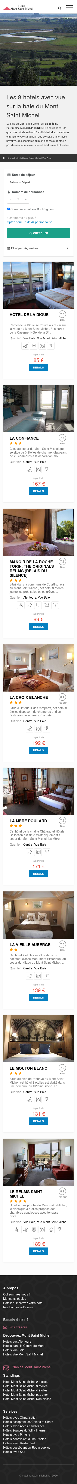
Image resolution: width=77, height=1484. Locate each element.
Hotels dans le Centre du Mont (23, 1345)
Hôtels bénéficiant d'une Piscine (24, 1439)
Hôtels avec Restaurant (19, 1443)
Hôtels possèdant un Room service (26, 1447)
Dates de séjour (23, 174)
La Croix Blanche (29, 697)
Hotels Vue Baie (14, 1350)
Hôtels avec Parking (16, 1434)
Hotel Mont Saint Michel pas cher (25, 1394)
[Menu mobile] (69, 8)
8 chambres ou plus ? (21, 218)
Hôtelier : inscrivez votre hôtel (23, 1303)
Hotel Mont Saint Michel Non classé (27, 1399)
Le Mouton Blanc (28, 1068)
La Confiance (24, 438)
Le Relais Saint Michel (26, 1194)
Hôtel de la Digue (29, 314)
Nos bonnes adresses (18, 1307)
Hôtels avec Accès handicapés (23, 1426)
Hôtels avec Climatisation (20, 1417)
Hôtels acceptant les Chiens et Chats (28, 1422)
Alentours (29, 597)
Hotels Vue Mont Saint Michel (23, 1354)
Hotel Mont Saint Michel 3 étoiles (25, 1386)
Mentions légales (14, 1298)
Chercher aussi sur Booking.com (32, 209)
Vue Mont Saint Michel (52, 338)
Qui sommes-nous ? (17, 1294)
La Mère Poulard (28, 821)
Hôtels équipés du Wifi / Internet (24, 1430)
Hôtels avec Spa (14, 1452)
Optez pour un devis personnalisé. (30, 222)
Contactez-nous (18, 1327)
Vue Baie (29, 338)
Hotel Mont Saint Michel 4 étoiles (25, 1390)
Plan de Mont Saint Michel (32, 1367)
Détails (38, 367)
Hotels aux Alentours (17, 1341)
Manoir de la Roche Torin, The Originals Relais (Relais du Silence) (32, 568)
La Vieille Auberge (30, 944)
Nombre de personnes (27, 192)
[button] (59, 7)
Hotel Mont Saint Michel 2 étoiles (25, 1381)
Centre (28, 462)
